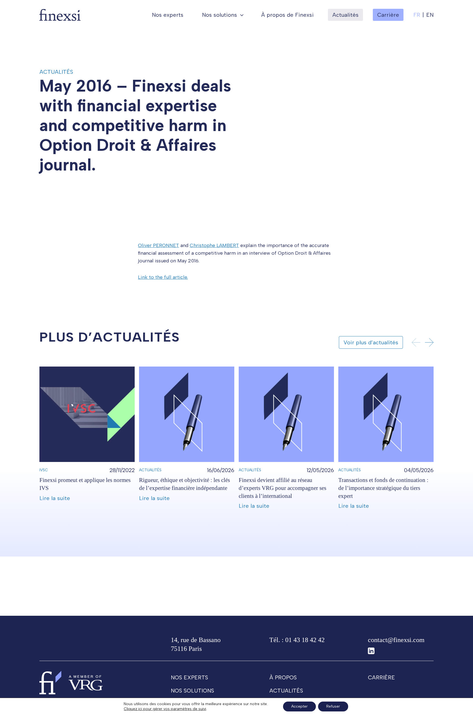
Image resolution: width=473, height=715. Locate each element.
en (430, 15)
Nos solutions (219, 15)
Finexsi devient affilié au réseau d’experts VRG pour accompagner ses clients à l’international (282, 488)
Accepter (299, 706)
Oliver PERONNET (158, 245)
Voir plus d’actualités (371, 342)
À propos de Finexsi (287, 15)
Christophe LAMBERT (214, 245)
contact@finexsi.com (396, 639)
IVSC (43, 470)
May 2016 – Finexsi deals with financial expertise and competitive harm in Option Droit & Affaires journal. (135, 125)
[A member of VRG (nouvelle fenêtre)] (85, 682)
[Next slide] (429, 342)
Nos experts (167, 15)
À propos (283, 677)
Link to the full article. (163, 277)
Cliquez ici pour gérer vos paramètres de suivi (165, 709)
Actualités (345, 15)
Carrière (381, 677)
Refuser (333, 706)
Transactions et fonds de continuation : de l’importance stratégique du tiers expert (383, 488)
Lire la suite (54, 498)
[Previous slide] (416, 342)
